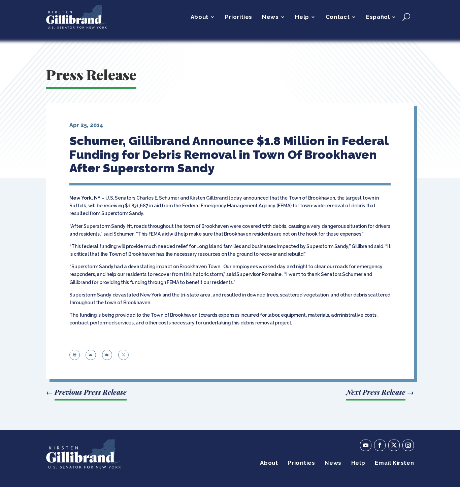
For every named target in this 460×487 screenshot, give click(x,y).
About (199, 17)
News (270, 17)
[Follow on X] (394, 445)
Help (302, 17)
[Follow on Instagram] (408, 445)
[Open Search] (406, 17)
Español (378, 17)
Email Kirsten (394, 463)
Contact (338, 17)
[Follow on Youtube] (365, 445)
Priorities (238, 17)
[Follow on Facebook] (380, 445)
